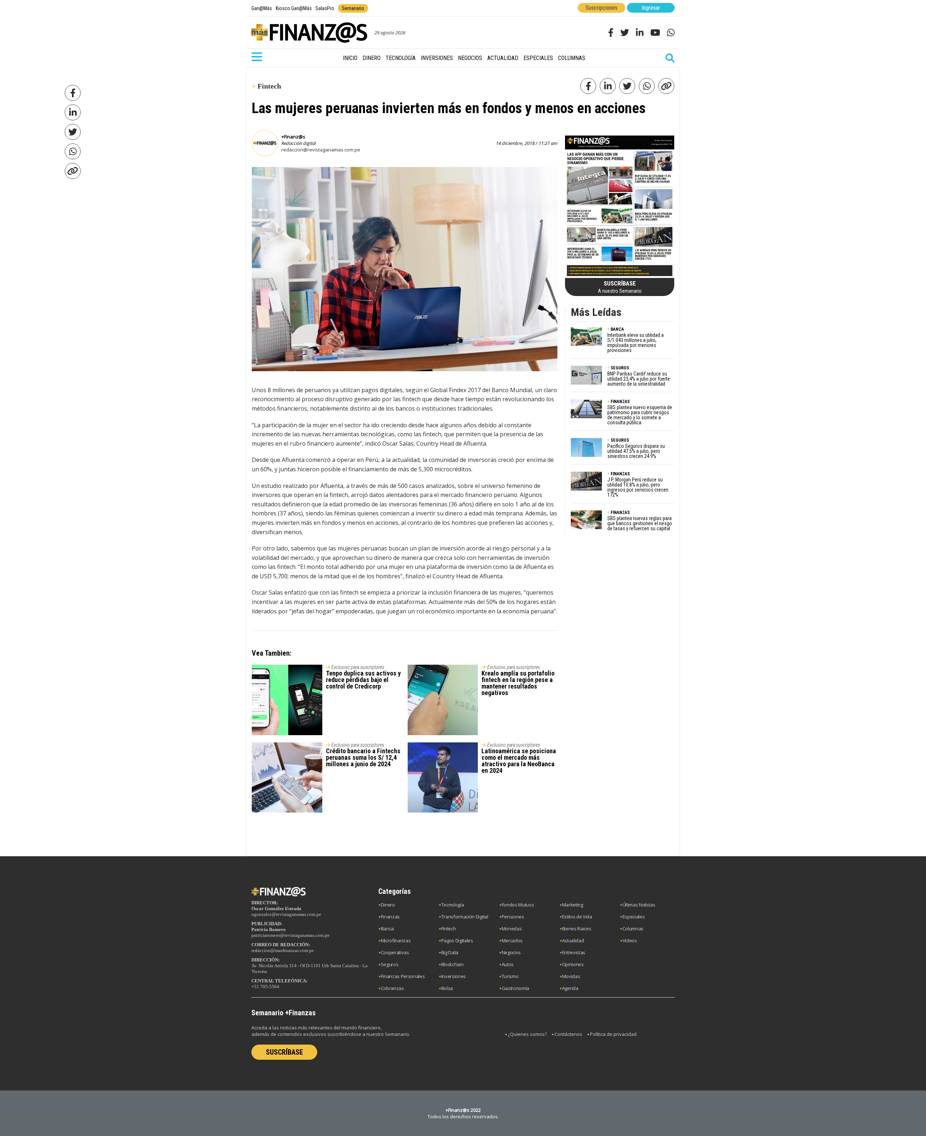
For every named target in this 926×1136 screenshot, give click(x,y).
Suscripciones (601, 7)
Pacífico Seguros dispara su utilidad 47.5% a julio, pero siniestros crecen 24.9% (636, 451)
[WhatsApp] (73, 151)
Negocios (470, 58)
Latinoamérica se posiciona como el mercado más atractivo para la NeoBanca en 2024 (518, 760)
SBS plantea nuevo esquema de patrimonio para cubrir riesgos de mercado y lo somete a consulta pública (639, 414)
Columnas (571, 58)
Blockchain (452, 964)
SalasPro (324, 8)
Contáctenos (568, 1034)
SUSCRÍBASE (284, 1052)
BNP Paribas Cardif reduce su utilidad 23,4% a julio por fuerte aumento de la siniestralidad (638, 379)
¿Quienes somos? (527, 1034)
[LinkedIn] (73, 112)
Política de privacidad (613, 1034)
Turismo (510, 976)
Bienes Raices (576, 928)
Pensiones (513, 916)
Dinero (371, 58)
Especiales (538, 58)
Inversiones (437, 58)
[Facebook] (73, 93)
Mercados (512, 940)
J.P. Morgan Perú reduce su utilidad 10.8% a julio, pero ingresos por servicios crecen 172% (637, 487)
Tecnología (401, 58)
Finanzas (390, 916)
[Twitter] (73, 132)
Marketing (572, 904)
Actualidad (502, 58)
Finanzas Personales (403, 976)
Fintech (448, 928)
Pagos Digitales (457, 940)
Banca (387, 928)
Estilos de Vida (577, 916)
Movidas (571, 976)
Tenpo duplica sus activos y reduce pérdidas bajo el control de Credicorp (363, 679)
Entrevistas (573, 952)
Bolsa (447, 988)
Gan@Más (261, 8)
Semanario (353, 8)
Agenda (570, 988)
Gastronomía (515, 988)
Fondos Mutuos (518, 904)
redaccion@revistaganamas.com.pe (320, 149)
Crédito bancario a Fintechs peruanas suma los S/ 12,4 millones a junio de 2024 (363, 757)
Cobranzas (392, 988)
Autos (508, 964)
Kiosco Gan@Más (294, 8)
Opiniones (573, 964)
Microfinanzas (396, 940)
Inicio (350, 58)
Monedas (512, 928)
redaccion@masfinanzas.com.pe (282, 950)
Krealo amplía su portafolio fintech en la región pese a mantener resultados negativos (518, 682)
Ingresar (651, 7)
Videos (630, 940)
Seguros (390, 964)
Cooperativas (395, 952)
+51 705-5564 (265, 986)
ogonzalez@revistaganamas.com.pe (286, 914)
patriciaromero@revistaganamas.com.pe (290, 935)
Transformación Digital (464, 916)
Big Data (449, 952)
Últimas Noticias (639, 904)
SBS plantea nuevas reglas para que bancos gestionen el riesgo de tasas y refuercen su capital (639, 523)
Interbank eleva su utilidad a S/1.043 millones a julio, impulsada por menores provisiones (635, 342)
